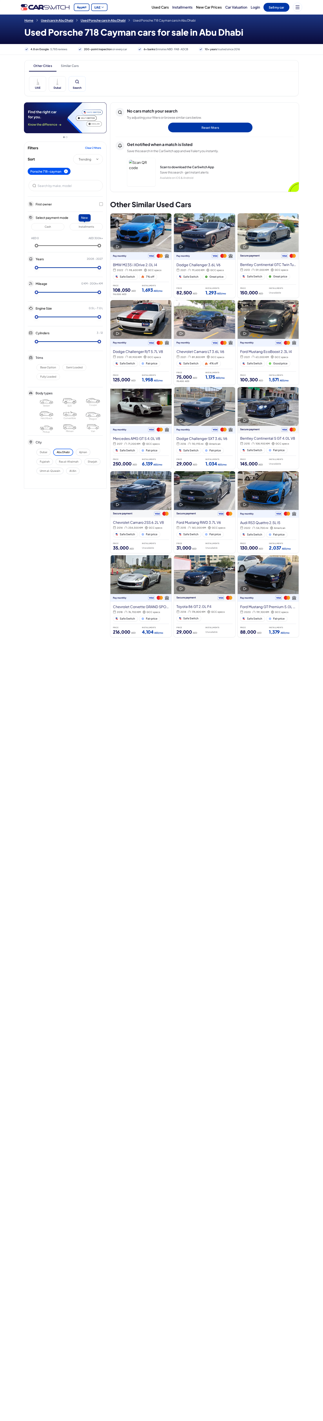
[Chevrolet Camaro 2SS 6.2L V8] (141, 512)
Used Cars (160, 7)
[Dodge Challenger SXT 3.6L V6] (204, 428)
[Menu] (297, 7)
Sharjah (92, 461)
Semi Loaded (74, 367)
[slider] (36, 245)
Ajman (83, 452)
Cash (48, 226)
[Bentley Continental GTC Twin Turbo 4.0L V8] (268, 255)
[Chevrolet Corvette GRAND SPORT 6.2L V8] (141, 596)
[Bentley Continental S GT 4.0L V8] (268, 428)
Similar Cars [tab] (70, 66)
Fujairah (45, 461)
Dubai (43, 452)
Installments (182, 7)
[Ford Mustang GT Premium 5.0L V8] (268, 596)
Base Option (48, 367)
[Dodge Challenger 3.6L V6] (204, 255)
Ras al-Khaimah (68, 461)
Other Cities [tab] (42, 66)
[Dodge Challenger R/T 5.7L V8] (141, 342)
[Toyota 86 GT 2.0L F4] (204, 596)
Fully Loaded (48, 376)
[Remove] (66, 171)
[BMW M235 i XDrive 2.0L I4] (141, 255)
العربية (81, 7)
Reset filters (210, 127)
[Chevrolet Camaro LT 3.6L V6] (204, 342)
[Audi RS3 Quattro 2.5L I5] (268, 512)
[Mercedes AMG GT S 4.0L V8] (141, 428)
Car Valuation (236, 7)
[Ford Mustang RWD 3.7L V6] (204, 512)
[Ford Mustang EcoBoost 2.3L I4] (268, 342)
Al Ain (72, 470)
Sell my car (276, 7)
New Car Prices (209, 7)
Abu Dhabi (63, 452)
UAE (97, 7)
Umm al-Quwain (50, 470)
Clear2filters (93, 147)
